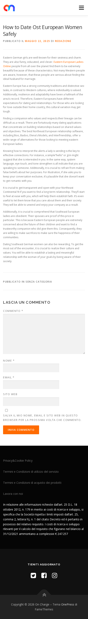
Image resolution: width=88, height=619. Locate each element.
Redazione (63, 41)
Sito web (10, 394)
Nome (9, 360)
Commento (13, 311)
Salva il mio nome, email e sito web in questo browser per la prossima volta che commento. (42, 418)
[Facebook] (44, 575)
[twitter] (33, 575)
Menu (81, 7)
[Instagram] (54, 575)
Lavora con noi (13, 494)
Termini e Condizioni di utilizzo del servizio (31, 472)
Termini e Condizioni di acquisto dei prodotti (32, 483)
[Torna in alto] (44, 595)
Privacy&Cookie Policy (18, 460)
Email (9, 377)
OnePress (67, 604)
